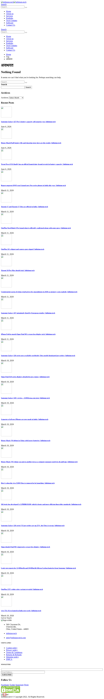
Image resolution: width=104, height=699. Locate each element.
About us (9, 14)
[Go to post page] (6, 117)
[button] (3, 4)
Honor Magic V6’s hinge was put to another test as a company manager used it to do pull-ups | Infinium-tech (39, 462)
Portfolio (9, 18)
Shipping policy (12, 657)
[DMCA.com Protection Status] (10, 692)
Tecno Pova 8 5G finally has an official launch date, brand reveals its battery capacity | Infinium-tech (37, 164)
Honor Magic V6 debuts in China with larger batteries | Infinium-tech (25, 440)
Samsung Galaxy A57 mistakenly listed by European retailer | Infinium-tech (28, 313)
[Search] (26, 7)
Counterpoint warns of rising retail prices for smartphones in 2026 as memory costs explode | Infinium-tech (39, 292)
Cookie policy (11, 648)
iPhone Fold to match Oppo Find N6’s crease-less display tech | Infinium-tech (28, 334)
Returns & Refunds (14, 655)
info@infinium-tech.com (16, 638)
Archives (4, 98)
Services (9, 16)
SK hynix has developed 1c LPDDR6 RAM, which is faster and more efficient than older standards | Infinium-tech (41, 504)
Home (8, 11)
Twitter (12, 685)
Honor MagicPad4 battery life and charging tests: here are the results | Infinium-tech (31, 143)
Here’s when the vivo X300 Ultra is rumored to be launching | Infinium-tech (28, 483)
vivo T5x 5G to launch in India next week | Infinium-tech (21, 611)
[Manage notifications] (5, 694)
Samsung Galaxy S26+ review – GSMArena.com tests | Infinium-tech (25, 398)
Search (4, 84)
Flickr (26, 685)
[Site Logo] (13, 2)
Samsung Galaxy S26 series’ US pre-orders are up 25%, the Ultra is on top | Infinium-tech (32, 525)
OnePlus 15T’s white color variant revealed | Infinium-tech (22, 589)
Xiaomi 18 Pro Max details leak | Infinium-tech (17, 270)
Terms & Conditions (14, 652)
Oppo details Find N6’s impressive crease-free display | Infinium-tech (25, 547)
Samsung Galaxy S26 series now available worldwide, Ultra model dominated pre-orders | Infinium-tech (38, 355)
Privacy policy (12, 650)
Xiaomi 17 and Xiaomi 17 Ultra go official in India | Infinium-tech (24, 207)
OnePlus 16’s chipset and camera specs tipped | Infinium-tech (22, 249)
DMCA (9, 659)
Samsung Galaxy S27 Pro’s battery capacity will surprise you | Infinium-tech (28, 122)
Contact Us (10, 25)
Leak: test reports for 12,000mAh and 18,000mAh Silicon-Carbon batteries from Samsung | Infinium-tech (38, 568)
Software (9, 23)
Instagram (19, 685)
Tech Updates (11, 20)
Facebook (5, 685)
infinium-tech (11, 633)
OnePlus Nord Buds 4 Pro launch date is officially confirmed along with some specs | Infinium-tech (36, 228)
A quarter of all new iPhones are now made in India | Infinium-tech (24, 419)
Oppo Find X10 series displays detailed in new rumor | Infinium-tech (25, 377)
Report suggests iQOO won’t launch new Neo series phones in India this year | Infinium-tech (33, 185)
